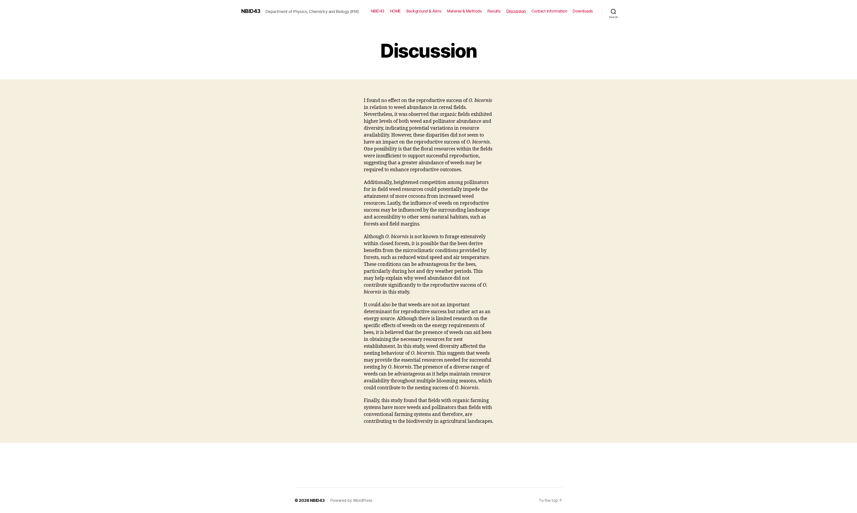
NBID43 (250, 11)
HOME (395, 11)
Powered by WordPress (351, 500)
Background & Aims (424, 11)
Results (494, 11)
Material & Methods (464, 11)
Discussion (516, 11)
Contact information (549, 11)
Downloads (583, 11)
